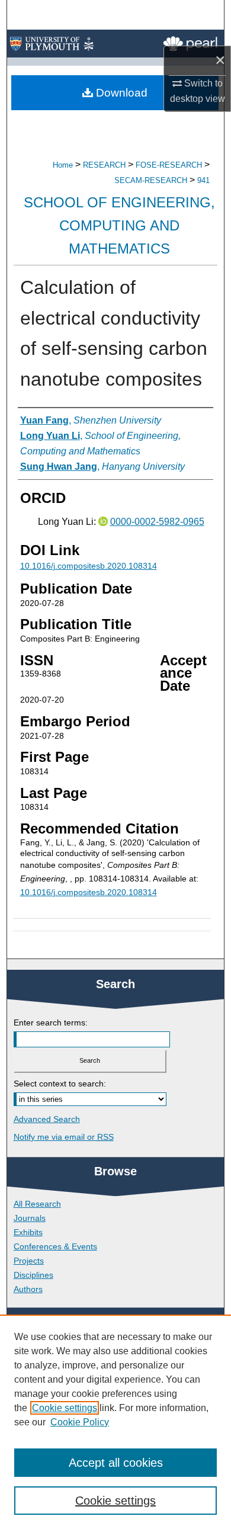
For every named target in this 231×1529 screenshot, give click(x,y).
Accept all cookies (116, 1462)
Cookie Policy (79, 1422)
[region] (115, 1422)
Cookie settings (64, 1408)
